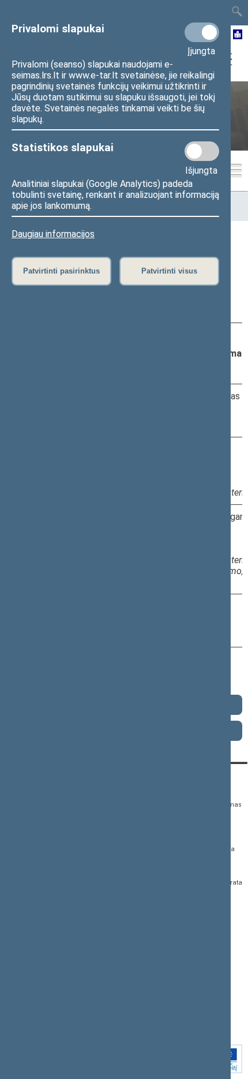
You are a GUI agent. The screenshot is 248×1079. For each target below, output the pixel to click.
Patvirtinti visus (169, 271)
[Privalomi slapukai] (202, 32)
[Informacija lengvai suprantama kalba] (238, 35)
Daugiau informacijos (53, 233)
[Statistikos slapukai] (202, 151)
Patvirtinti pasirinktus (61, 271)
